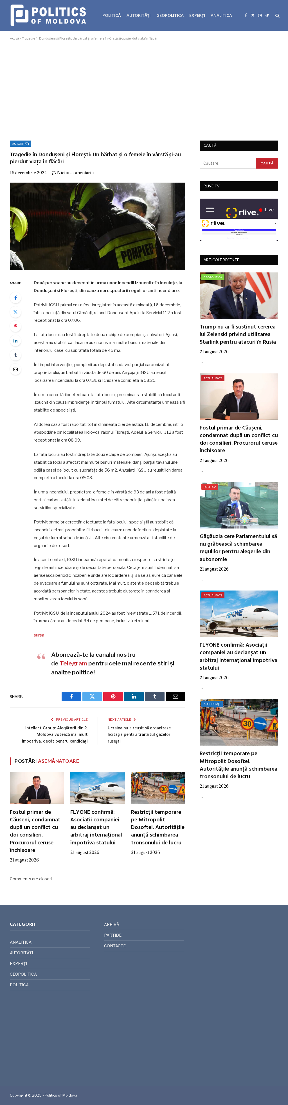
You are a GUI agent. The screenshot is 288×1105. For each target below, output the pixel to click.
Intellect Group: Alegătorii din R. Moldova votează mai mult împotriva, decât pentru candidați (55, 735)
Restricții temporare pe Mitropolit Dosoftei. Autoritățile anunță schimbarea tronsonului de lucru (157, 828)
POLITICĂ (111, 15)
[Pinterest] (15, 326)
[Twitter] (15, 312)
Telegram (73, 663)
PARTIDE (113, 935)
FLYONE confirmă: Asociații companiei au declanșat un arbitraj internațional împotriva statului (96, 828)
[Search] (277, 15)
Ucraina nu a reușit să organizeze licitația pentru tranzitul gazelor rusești (139, 735)
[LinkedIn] (15, 340)
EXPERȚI (197, 15)
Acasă (14, 38)
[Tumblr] (15, 354)
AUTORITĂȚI (138, 15)
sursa (39, 635)
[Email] (15, 369)
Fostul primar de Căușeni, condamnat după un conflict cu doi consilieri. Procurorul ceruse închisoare (35, 831)
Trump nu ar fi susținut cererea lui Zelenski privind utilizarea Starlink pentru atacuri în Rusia (238, 334)
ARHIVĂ (111, 924)
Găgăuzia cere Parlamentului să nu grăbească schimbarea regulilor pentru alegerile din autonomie (238, 548)
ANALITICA (221, 15)
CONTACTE (115, 945)
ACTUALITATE (213, 378)
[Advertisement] (144, 89)
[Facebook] (15, 297)
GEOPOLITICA (170, 15)
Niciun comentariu (75, 172)
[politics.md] (49, 15)
